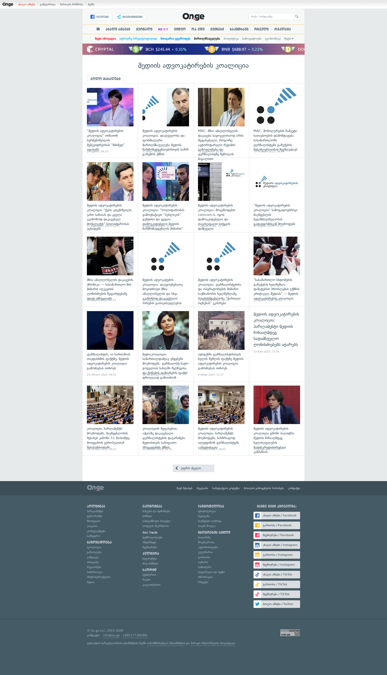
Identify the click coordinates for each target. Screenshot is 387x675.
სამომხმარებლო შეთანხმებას (166, 643)
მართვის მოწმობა (71, 4)
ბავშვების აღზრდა (210, 521)
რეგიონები (94, 567)
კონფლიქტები (96, 531)
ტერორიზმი (94, 516)
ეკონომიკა (273, 38)
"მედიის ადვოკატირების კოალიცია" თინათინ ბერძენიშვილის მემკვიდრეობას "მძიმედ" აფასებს (110, 120)
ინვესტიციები (132, 17)
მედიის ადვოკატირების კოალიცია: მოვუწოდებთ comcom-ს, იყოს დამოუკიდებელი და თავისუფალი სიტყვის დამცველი (221, 195)
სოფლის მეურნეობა (155, 526)
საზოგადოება (251, 38)
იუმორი (203, 562)
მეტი (287, 38)
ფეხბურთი (149, 574)
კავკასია (92, 526)
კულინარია (205, 552)
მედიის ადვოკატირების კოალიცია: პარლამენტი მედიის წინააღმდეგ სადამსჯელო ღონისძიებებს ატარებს (277, 344)
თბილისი (93, 562)
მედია (91, 582)
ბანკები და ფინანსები (156, 511)
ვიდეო (180, 29)
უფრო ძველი (190, 468)
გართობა (204, 557)
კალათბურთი (151, 584)
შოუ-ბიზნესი (150, 563)
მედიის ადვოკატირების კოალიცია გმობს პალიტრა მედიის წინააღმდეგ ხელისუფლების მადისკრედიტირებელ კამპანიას (277, 418)
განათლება (94, 552)
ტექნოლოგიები (152, 537)
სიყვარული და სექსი (211, 572)
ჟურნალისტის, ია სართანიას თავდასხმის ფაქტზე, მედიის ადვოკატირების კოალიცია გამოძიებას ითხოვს (110, 344)
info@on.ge (111, 635)
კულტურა (150, 553)
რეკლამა (282, 29)
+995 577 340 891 (135, 635)
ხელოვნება (149, 558)
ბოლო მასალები (105, 79)
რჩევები (203, 582)
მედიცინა (204, 516)
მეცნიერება (149, 547)
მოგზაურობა (206, 542)
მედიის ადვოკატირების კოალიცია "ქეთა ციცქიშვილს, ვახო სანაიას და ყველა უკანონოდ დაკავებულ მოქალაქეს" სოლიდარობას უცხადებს (110, 195)
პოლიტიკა (231, 38)
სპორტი (149, 570)
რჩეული (261, 29)
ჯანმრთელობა (211, 506)
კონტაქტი (294, 488)
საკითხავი (239, 29)
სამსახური (204, 567)
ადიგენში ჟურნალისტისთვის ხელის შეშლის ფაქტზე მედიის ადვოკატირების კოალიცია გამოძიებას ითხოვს (221, 344)
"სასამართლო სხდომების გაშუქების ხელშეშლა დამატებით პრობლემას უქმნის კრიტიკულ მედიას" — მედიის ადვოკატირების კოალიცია (277, 269)
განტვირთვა (48, 4)
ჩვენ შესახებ (184, 488)
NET (163, 29)
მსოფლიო (94, 521)
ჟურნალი (144, 29)
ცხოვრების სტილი (214, 532)
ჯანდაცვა (93, 557)
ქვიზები (217, 29)
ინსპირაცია (205, 577)
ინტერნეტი (149, 542)
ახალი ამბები (26, 4)
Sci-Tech (149, 532)
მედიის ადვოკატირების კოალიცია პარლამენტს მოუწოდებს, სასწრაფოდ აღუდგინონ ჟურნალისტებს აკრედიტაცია (221, 418)
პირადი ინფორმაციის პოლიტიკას (213, 643)
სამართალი (94, 572)
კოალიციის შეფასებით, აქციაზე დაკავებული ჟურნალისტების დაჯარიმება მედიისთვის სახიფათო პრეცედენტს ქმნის (166, 418)
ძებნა (91, 4)
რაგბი (146, 579)
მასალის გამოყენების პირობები (264, 488)
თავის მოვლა (207, 526)
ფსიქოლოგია (207, 511)
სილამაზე (204, 537)
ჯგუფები (102, 17)
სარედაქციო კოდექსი (226, 488)
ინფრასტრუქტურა (99, 577)
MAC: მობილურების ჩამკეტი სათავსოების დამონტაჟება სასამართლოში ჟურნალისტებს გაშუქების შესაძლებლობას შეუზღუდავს (277, 120)
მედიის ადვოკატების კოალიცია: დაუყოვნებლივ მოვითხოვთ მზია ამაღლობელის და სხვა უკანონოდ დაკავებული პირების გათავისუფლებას (166, 269)
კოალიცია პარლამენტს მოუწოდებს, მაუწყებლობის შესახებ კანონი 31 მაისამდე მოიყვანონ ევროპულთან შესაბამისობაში (110, 418)
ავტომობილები (208, 547)
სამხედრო (93, 536)
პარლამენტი (95, 511)
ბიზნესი (147, 516)
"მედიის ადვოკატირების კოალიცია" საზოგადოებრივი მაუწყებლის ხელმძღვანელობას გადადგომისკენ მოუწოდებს (277, 195)
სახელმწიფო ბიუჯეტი (156, 521)
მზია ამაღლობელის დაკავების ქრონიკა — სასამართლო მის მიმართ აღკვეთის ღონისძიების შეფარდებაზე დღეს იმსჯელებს (110, 269)
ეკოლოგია (94, 547)
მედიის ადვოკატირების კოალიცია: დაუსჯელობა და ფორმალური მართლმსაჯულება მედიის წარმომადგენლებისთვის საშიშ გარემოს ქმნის (166, 120)
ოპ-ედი (197, 29)
